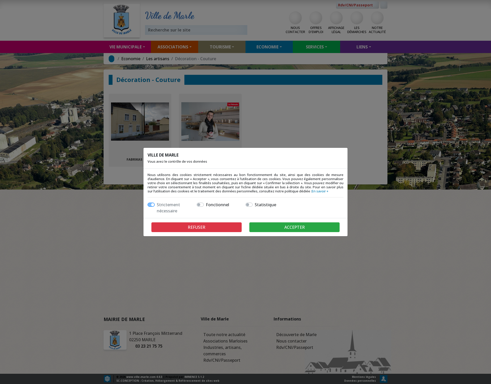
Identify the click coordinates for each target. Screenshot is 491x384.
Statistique (265, 204)
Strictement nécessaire (168, 208)
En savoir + (320, 191)
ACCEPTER (294, 227)
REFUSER (196, 227)
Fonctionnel (217, 204)
